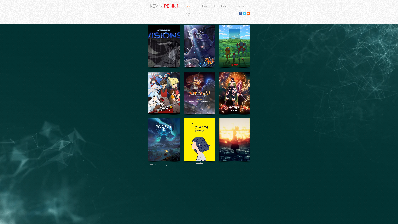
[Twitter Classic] (244, 13)
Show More (199, 163)
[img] (164, 46)
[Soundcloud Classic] (248, 13)
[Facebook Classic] (240, 13)
